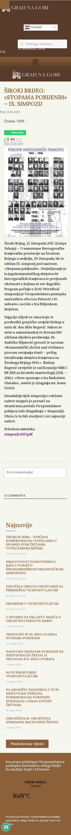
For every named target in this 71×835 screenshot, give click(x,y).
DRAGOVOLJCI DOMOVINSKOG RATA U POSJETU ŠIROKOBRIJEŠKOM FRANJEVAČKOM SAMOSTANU (34, 567)
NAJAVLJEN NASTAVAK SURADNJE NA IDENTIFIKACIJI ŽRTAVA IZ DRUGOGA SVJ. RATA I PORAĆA (35, 655)
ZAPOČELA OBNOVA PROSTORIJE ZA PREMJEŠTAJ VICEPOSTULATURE (34, 588)
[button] (5, 4)
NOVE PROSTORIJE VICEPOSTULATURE (22, 674)
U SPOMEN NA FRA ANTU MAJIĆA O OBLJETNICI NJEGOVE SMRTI (33, 619)
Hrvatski (36, 27)
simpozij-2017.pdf (18, 434)
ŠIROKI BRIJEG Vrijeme (35, 791)
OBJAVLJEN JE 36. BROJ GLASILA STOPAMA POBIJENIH (31, 636)
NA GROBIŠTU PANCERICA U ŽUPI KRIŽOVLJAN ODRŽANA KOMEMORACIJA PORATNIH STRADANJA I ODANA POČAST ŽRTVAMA (32, 697)
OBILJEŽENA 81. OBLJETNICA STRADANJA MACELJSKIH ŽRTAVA (32, 720)
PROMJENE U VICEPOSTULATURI (32, 604)
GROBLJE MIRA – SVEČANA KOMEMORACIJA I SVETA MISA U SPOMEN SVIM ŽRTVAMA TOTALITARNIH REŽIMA (31, 542)
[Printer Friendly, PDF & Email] (13, 142)
